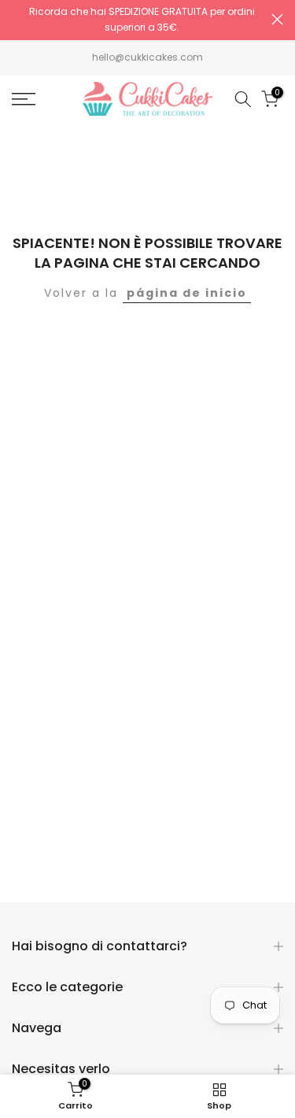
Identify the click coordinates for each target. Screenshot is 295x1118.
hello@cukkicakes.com (147, 57)
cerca (277, 19)
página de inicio (187, 293)
